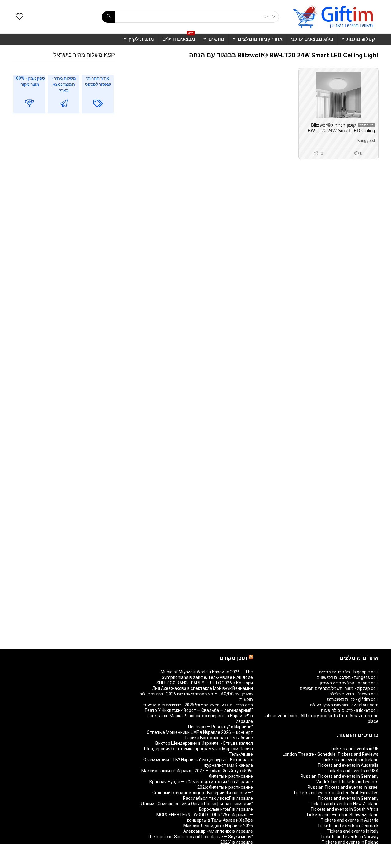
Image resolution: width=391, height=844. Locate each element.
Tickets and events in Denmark (347, 825)
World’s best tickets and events (347, 781)
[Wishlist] (19, 17)
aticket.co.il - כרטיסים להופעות (349, 710)
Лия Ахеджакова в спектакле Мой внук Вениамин (202, 688)
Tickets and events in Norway (349, 836)
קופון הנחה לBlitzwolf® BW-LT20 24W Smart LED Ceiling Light (341, 130)
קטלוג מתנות (360, 39)
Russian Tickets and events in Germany (339, 776)
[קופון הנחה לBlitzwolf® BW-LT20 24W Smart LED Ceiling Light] (338, 95)
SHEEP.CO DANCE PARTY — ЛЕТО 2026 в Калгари (204, 682)
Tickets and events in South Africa (344, 809)
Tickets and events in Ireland (350, 759)
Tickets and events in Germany (347, 798)
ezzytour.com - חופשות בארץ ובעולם (344, 704)
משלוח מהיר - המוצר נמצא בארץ (63, 84)
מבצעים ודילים (178, 38)
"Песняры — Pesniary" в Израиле (220, 726)
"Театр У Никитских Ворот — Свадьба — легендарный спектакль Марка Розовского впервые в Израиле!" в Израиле (198, 716)
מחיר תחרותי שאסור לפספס (98, 81)
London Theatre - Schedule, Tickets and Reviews (330, 754)
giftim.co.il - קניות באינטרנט (352, 699)
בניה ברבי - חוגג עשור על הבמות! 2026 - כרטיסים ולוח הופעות (198, 704)
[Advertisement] (63, 168)
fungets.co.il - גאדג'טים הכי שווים (347, 677)
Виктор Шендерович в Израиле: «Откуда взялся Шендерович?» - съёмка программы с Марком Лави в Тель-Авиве (198, 749)
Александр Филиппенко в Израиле (218, 831)
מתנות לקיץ (141, 39)
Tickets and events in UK (354, 748)
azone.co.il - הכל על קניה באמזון (349, 682)
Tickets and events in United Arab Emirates (335, 792)
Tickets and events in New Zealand (344, 803)
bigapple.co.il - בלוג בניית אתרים (348, 671)
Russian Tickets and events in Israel (343, 787)
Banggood (366, 141)
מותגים (216, 39)
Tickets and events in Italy (352, 831)
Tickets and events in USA (352, 770)
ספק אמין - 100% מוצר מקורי (29, 81)
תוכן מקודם (233, 658)
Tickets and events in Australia (347, 765)
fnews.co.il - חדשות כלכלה (353, 693)
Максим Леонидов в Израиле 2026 (218, 825)
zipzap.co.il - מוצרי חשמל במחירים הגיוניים (339, 688)
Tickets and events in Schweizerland (342, 814)
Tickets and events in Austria (349, 820)
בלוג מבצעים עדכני (312, 39)
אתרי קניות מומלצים (260, 39)
